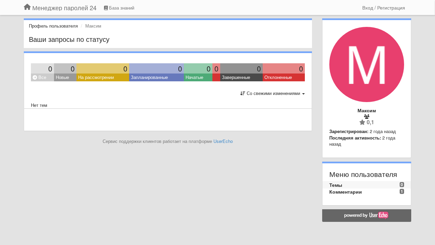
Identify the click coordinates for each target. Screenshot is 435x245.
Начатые (194, 77)
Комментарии (345, 191)
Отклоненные (278, 77)
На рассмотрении (96, 77)
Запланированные (149, 77)
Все (41, 77)
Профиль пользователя (53, 25)
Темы (335, 184)
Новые (62, 77)
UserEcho (223, 141)
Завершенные (236, 77)
